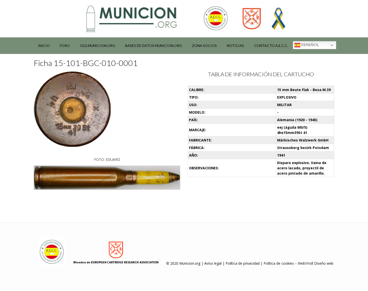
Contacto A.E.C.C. (271, 45)
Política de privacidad (243, 263)
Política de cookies (279, 263)
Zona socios (204, 45)
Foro (65, 45)
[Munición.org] (184, 18)
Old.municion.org (97, 45)
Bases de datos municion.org (153, 45)
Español (309, 44)
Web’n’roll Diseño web (315, 263)
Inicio (44, 45)
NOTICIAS (235, 45)
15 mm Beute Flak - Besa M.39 (304, 89)
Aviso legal (213, 263)
